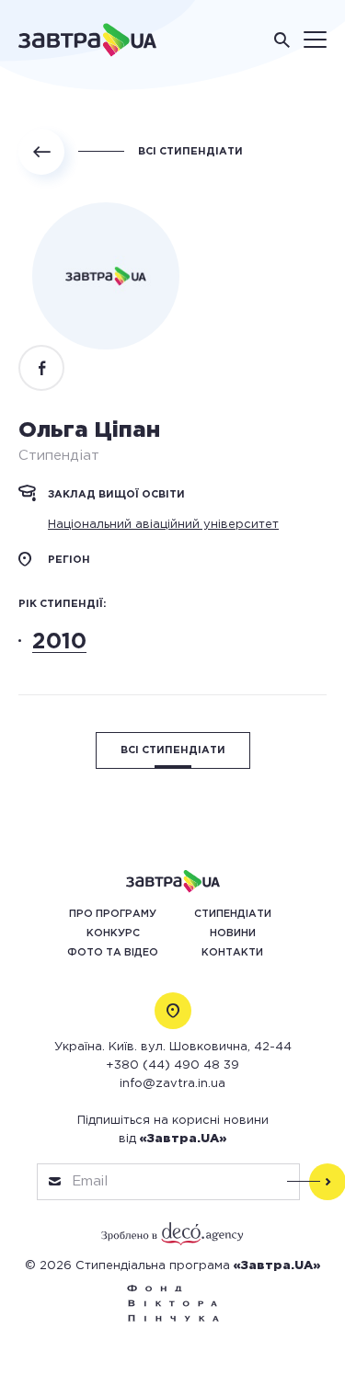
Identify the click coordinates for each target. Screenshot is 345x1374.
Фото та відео (112, 952)
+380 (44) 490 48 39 (172, 1065)
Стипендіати (232, 914)
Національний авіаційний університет (163, 525)
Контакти (232, 952)
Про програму (112, 914)
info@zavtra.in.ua (172, 1084)
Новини (233, 933)
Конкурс (113, 933)
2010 (59, 642)
